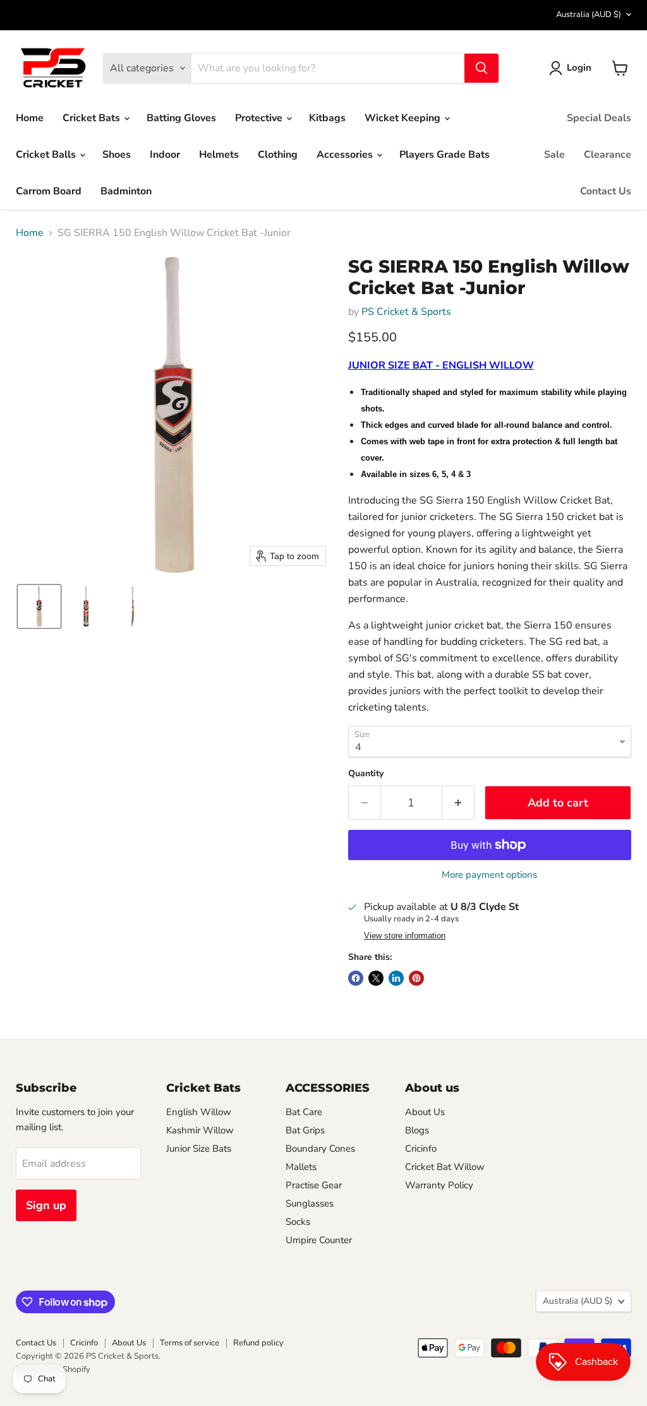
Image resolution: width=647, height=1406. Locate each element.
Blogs (417, 1130)
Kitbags (327, 118)
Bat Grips (305, 1130)
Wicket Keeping (404, 118)
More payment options (489, 875)
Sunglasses (310, 1203)
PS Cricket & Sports (406, 312)
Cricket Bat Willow (445, 1167)
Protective (260, 118)
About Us (425, 1112)
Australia (588, 14)
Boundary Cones (320, 1148)
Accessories (346, 155)
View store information (404, 935)
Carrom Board (49, 191)
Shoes (116, 155)
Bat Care (304, 1112)
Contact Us (605, 191)
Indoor (165, 155)
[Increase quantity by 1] (458, 803)
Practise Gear (314, 1185)
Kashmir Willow (200, 1130)
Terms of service (189, 1343)
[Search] (481, 68)
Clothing (278, 155)
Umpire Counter (319, 1240)
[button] (572, 68)
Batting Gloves (181, 118)
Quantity (366, 774)
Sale (554, 155)
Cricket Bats (93, 118)
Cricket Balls (47, 155)
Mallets (301, 1167)
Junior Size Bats (198, 1148)
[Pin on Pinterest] (416, 978)
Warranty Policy (439, 1185)
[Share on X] (376, 978)
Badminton (126, 191)
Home (30, 118)
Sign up (46, 1205)
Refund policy (258, 1343)
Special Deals (599, 118)
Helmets (219, 155)
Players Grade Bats (444, 155)
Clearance (607, 155)
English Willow (198, 1112)
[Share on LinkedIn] (396, 978)
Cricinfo (421, 1148)
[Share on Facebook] (355, 978)
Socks (298, 1221)
